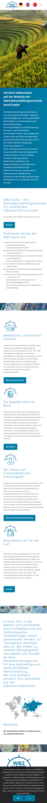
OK (18, 798)
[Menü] (40, 5)
